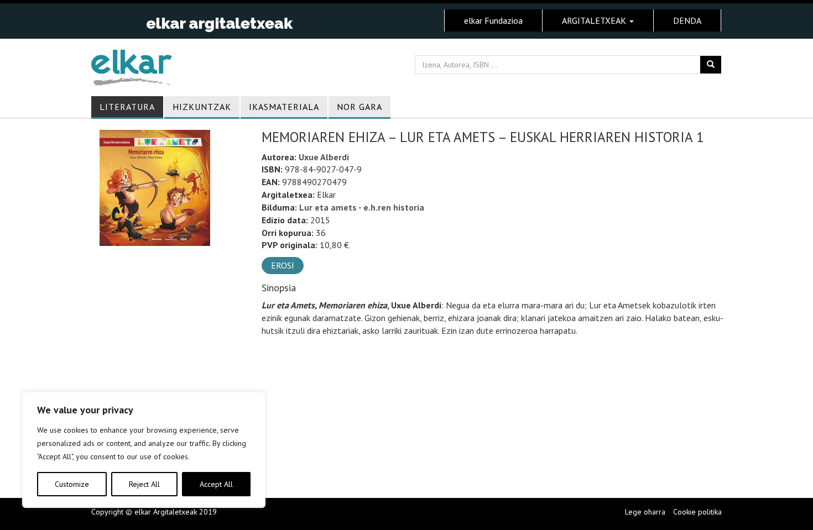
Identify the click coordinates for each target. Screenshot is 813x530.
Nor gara (359, 106)
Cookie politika (697, 512)
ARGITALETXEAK (595, 20)
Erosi (282, 265)
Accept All (216, 484)
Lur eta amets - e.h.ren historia (361, 207)
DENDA (687, 20)
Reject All (144, 484)
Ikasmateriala (284, 106)
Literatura (127, 106)
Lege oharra (645, 512)
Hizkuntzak (202, 106)
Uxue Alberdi (324, 156)
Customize (72, 484)
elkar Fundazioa (493, 20)
